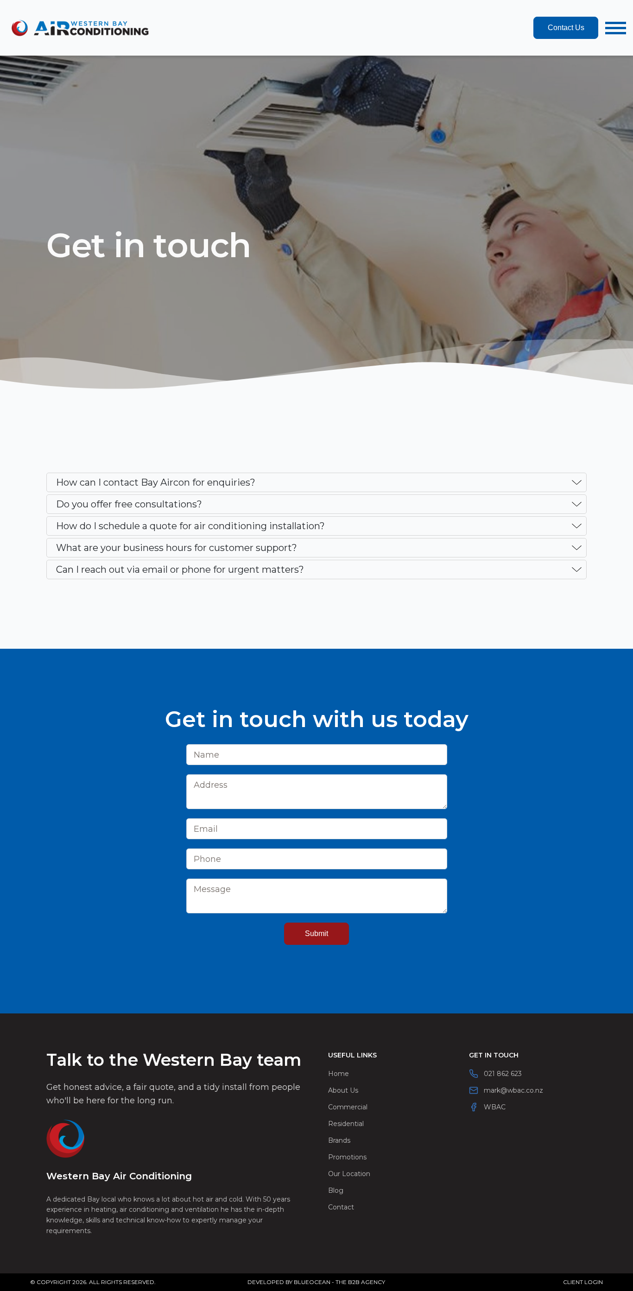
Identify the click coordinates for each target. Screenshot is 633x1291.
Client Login (583, 1281)
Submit (316, 933)
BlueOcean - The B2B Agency (339, 1281)
